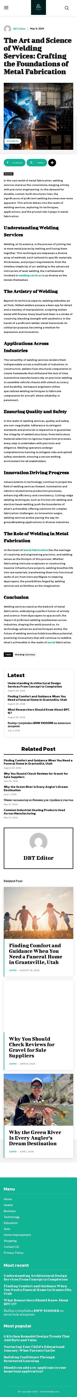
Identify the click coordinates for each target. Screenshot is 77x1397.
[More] (52, 162)
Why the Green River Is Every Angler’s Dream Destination (36, 788)
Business (13, 141)
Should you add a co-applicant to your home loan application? (35, 1369)
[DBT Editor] (8, 29)
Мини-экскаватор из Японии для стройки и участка (38, 800)
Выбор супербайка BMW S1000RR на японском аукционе (39, 724)
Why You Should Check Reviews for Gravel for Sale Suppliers (36, 775)
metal (51, 642)
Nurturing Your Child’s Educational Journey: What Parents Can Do (34, 1348)
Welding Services (25, 654)
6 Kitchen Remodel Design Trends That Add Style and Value (37, 1338)
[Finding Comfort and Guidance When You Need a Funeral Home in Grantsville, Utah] (38, 913)
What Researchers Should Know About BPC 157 (39, 711)
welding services (30, 275)
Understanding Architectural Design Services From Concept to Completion (35, 685)
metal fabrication (35, 550)
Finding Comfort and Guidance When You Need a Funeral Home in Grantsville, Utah (37, 698)
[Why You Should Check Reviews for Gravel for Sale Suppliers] (38, 1006)
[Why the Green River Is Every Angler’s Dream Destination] (38, 1100)
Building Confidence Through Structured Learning (29, 1359)
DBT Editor (19, 29)
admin (12, 970)
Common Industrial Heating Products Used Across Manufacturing (34, 812)
